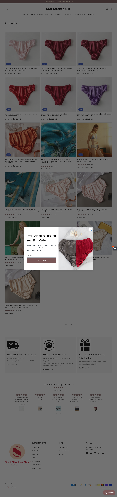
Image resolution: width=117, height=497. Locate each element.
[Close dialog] (90, 229)
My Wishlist (115, 248)
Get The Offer (41, 261)
